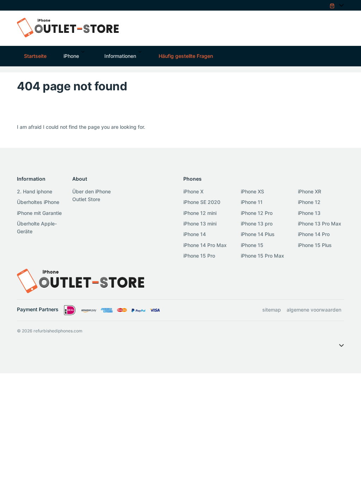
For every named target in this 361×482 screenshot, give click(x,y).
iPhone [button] (71, 56)
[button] (333, 5)
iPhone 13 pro (257, 224)
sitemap (271, 310)
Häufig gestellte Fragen (186, 56)
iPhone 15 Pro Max (262, 256)
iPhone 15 (252, 245)
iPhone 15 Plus (315, 245)
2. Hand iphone (34, 191)
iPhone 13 (309, 213)
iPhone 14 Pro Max (205, 245)
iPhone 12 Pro (257, 213)
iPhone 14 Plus (258, 234)
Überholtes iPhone (38, 202)
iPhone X (193, 191)
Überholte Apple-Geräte (37, 227)
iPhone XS (252, 191)
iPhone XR (309, 191)
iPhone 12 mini (199, 213)
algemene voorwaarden (314, 310)
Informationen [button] (120, 56)
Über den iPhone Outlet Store (91, 195)
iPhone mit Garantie (39, 213)
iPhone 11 (252, 202)
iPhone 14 (194, 234)
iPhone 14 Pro (314, 234)
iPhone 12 (309, 202)
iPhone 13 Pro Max (319, 224)
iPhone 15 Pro (199, 256)
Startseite (35, 56)
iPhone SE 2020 (201, 202)
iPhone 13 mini (199, 224)
